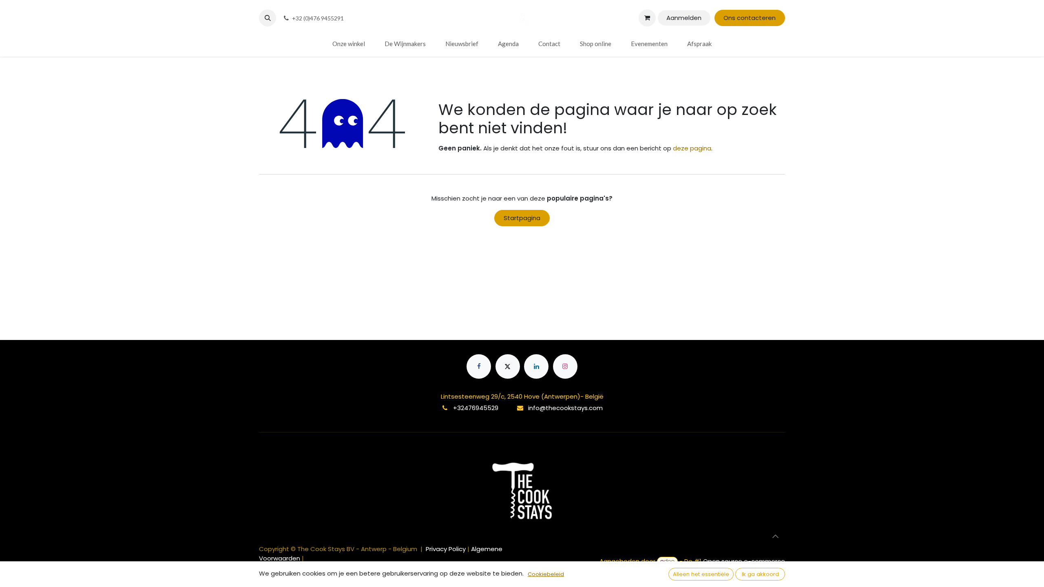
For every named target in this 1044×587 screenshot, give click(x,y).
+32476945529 (475, 408)
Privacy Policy (446, 549)
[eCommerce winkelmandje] (647, 17)
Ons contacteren (749, 17)
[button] (267, 17)
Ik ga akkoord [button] (760, 574)
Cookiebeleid (546, 574)
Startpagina (522, 218)
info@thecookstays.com (565, 408)
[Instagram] (565, 366)
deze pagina (692, 148)
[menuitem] (349, 44)
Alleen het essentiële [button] (701, 574)
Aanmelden (683, 17)
